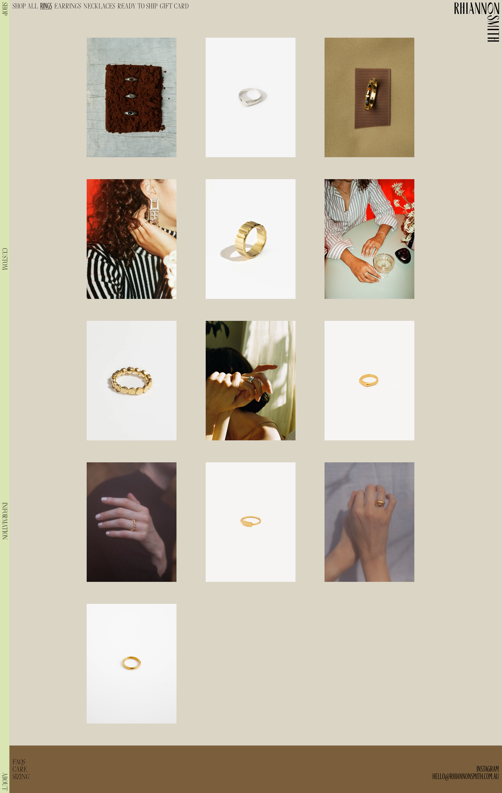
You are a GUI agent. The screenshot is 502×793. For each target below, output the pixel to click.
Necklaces (99, 6)
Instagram (488, 769)
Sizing (21, 776)
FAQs (19, 762)
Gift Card (174, 6)
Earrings (67, 6)
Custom (4, 259)
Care (20, 769)
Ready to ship (137, 6)
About (4, 781)
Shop (4, 9)
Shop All (25, 6)
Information (4, 521)
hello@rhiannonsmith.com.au (465, 776)
